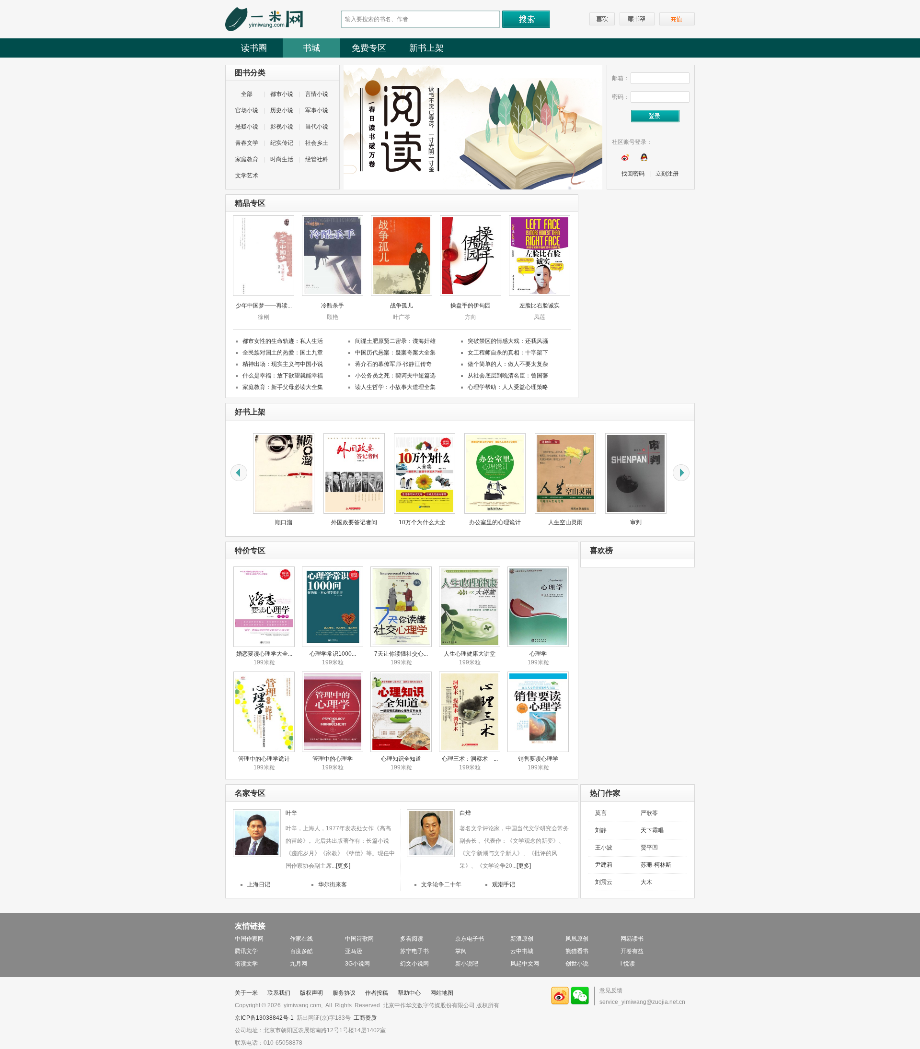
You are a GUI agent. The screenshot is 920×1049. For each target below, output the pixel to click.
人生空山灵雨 (520, 522)
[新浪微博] (625, 159)
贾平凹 (649, 847)
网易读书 (632, 938)
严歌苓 (649, 813)
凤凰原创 (576, 938)
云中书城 (521, 951)
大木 (646, 882)
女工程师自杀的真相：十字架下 (508, 352)
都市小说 (281, 94)
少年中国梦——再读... (264, 305)
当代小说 (316, 126)
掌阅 (461, 951)
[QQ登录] (644, 159)
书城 (311, 48)
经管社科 (316, 159)
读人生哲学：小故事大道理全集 (395, 387)
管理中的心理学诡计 (264, 758)
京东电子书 (469, 938)
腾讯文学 (246, 951)
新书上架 (426, 48)
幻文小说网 (414, 963)
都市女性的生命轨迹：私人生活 (282, 341)
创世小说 (576, 963)
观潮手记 (503, 884)
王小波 (603, 847)
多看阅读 (411, 938)
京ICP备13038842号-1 (264, 1017)
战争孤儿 (401, 305)
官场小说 (246, 110)
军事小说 (316, 110)
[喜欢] (602, 18)
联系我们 (278, 993)
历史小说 (281, 110)
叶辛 (291, 813)
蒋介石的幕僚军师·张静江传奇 (393, 364)
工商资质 (365, 1017)
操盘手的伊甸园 (470, 305)
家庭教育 (246, 159)
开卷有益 (632, 951)
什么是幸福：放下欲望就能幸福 (282, 375)
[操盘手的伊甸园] (470, 294)
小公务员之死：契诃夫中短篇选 (395, 375)
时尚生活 (281, 159)
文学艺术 (246, 175)
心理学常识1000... (333, 653)
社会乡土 (316, 143)
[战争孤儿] (401, 294)
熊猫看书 (576, 951)
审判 (591, 522)
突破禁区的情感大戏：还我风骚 (508, 341)
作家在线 (301, 938)
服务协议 (344, 993)
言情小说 (316, 94)
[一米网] (264, 29)
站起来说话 (661, 522)
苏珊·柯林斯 (656, 864)
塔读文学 (246, 963)
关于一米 (246, 993)
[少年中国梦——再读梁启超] (263, 294)
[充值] (677, 18)
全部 (247, 94)
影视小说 (281, 126)
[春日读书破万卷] (473, 187)
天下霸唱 (652, 830)
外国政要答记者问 (309, 522)
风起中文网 (524, 963)
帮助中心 (409, 993)
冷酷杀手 (332, 305)
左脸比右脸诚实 (539, 305)
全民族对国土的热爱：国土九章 (282, 352)
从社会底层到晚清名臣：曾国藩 (508, 375)
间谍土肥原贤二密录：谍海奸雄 (395, 341)
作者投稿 (376, 993)
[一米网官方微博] (560, 1003)
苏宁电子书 (414, 951)
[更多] (343, 865)
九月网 (298, 963)
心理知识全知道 (401, 758)
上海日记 (258, 884)
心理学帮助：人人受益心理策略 (508, 387)
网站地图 (441, 993)
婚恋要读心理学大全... (264, 653)
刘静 (601, 830)
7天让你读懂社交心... (401, 653)
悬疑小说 (246, 126)
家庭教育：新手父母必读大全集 (282, 387)
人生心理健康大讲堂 (469, 653)
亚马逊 (353, 951)
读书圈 (254, 48)
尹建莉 (603, 864)
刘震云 (603, 882)
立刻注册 (667, 173)
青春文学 (246, 143)
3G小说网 (357, 963)
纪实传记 (281, 143)
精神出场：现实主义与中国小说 (282, 364)
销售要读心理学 (538, 758)
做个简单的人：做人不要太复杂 (508, 364)
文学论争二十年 (441, 884)
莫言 (601, 813)
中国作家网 (249, 938)
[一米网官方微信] (580, 1003)
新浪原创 (521, 938)
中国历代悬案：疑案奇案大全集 (395, 352)
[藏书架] (637, 18)
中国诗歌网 (359, 938)
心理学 (538, 653)
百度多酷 (301, 951)
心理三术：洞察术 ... (470, 758)
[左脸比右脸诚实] (539, 294)
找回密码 (632, 173)
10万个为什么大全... (379, 522)
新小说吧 (466, 963)
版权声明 (311, 993)
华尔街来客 (332, 884)
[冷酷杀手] (332, 294)
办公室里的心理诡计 (450, 522)
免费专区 (369, 48)
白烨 (465, 813)
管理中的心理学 (332, 758)
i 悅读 (628, 963)
